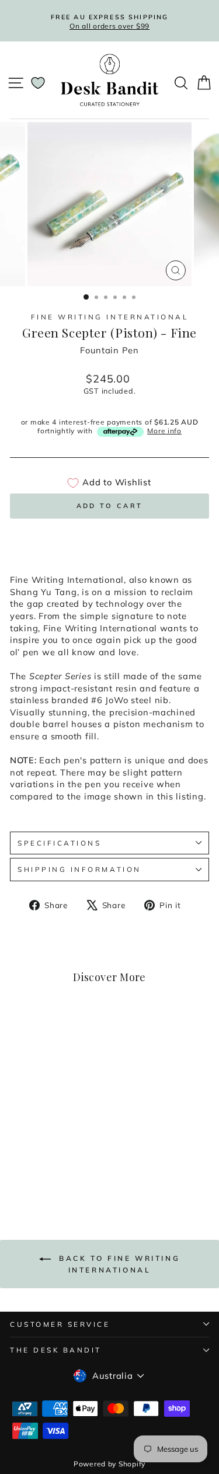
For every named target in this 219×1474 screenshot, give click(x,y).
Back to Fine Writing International (117, 1264)
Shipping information (79, 869)
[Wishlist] (38, 83)
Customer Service (60, 1324)
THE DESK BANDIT (56, 1350)
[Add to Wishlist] (71, 1037)
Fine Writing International (110, 316)
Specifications (59, 843)
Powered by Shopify (109, 1463)
